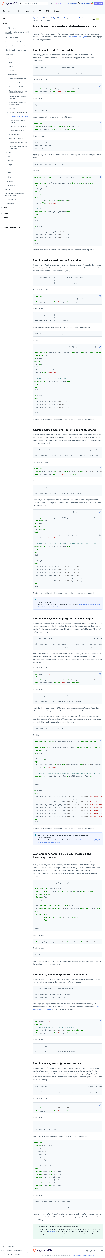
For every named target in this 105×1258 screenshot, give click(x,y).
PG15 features (9, 203)
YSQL (5, 24)
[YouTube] (102, 1250)
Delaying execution (17, 130)
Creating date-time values (19, 116)
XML (9, 177)
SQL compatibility (10, 199)
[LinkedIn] (98, 1250)
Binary (10, 62)
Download (11, 1246)
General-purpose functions (18, 112)
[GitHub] (91, 1250)
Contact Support (13, 1254)
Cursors (7, 189)
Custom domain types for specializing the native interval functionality (60, 1236)
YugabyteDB (36, 18)
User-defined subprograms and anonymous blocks (15, 194)
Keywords (9, 181)
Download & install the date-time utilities (18, 147)
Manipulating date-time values (18, 121)
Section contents (15, 83)
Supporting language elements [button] (15, 46)
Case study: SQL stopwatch (18, 142)
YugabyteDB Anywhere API (13, 223)
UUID (9, 173)
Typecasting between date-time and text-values (18, 92)
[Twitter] (94, 1250)
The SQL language (11, 28)
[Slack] (87, 1250)
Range (10, 165)
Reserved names (12, 185)
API (4, 18)
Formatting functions (16, 138)
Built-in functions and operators (16, 50)
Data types (9, 54)
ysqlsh (6, 213)
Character (11, 70)
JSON (9, 152)
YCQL (5, 207)
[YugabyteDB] (9, 3)
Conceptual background (17, 79)
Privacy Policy (76, 1255)
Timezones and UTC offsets (18, 87)
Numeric (10, 161)
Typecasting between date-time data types (18, 103)
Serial (9, 169)
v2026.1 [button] (94, 18)
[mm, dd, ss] (52, 1231)
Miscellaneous (15, 134)
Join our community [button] (14, 1250)
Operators (12, 108)
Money (10, 156)
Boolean (10, 66)
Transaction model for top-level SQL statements (17, 33)
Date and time (12, 74)
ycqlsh (6, 217)
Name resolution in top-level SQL (16, 42)
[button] (98, 3)
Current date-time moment (19, 126)
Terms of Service (88, 1255)
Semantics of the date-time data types (18, 97)
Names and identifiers (12, 38)
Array (9, 58)
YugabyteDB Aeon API (11, 227)
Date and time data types (77, 37)
